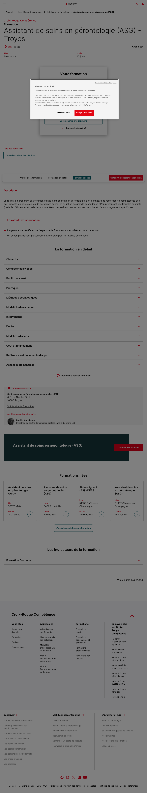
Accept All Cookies (84, 113)
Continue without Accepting (105, 83)
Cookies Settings (63, 113)
